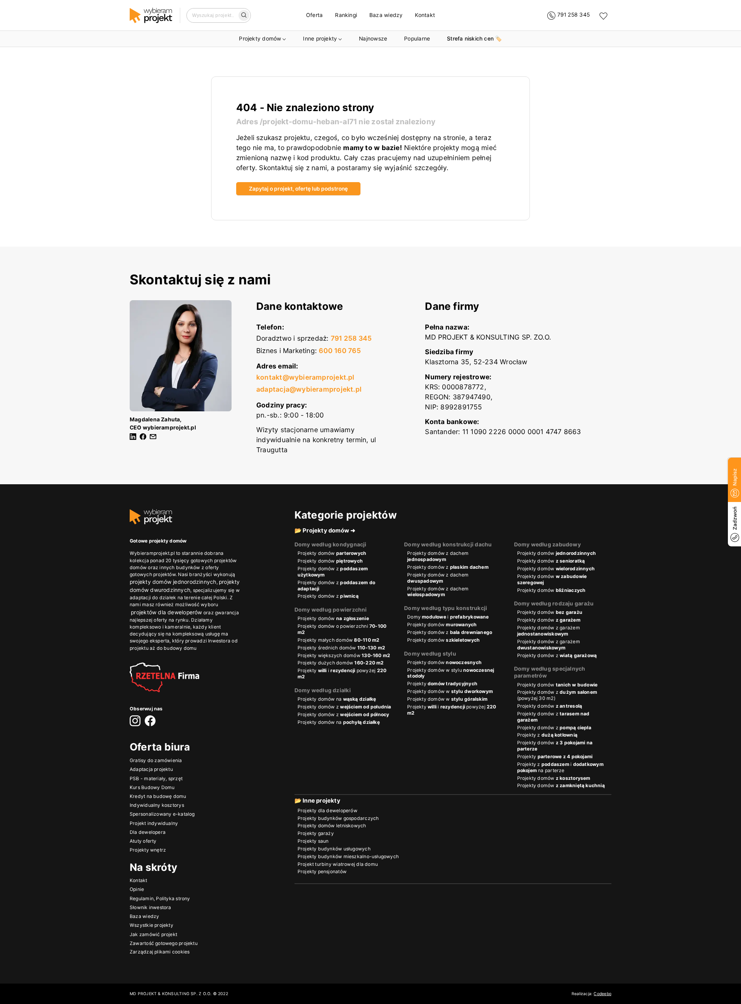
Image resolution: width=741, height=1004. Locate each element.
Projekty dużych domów (341, 663)
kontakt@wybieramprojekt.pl (305, 377)
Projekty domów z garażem (548, 631)
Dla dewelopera (148, 832)
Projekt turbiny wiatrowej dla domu (338, 864)
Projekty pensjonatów (322, 871)
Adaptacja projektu (151, 769)
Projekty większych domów (344, 655)
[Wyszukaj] (244, 15)
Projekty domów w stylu (450, 673)
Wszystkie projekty (151, 925)
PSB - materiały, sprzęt (156, 778)
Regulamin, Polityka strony (160, 898)
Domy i (448, 617)
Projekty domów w (450, 691)
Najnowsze (373, 38)
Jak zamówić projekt (153, 934)
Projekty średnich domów (341, 648)
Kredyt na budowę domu (158, 796)
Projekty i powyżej (342, 673)
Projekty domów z (333, 572)
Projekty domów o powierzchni (342, 629)
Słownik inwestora (150, 907)
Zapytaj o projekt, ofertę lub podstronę (298, 189)
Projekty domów (260, 38)
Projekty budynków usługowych (334, 849)
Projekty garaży (316, 833)
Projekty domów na (337, 699)
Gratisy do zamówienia (156, 760)
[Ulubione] (603, 16)
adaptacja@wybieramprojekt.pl (309, 389)
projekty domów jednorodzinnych (173, 582)
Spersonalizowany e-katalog (162, 814)
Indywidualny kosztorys (157, 805)
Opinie (137, 889)
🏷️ (474, 38)
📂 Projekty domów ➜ (325, 530)
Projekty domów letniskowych (332, 825)
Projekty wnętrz (148, 850)
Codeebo (602, 993)
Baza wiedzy (386, 15)
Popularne (417, 38)
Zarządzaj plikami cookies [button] (159, 952)
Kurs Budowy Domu (152, 787)
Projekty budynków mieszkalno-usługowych (348, 856)
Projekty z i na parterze (560, 767)
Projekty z (547, 735)
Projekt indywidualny (154, 823)
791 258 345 (351, 338)
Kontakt (425, 15)
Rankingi (346, 15)
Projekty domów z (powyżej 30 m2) (557, 695)
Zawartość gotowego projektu (164, 943)
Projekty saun (313, 841)
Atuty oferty (143, 841)
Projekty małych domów (339, 640)
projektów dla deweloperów (166, 612)
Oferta (314, 15)
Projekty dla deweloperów (327, 810)
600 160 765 (339, 350)
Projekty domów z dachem (438, 556)
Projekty (442, 683)
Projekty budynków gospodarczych (338, 818)
